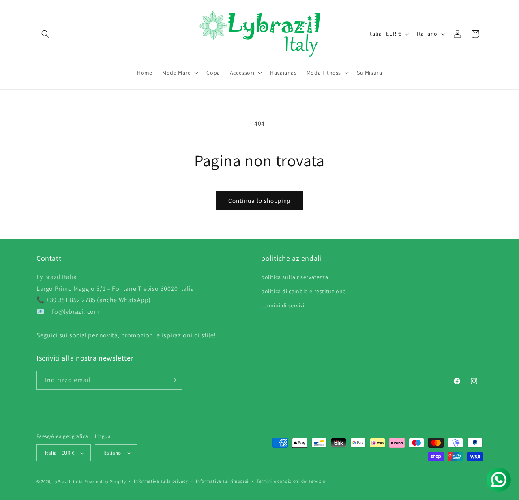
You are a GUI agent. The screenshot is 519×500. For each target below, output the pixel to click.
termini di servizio (284, 305)
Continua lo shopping (259, 200)
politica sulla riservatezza (294, 276)
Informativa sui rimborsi (222, 481)
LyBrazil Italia (68, 481)
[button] (45, 34)
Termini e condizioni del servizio (291, 481)
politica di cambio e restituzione (303, 290)
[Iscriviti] (173, 380)
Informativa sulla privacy (161, 481)
